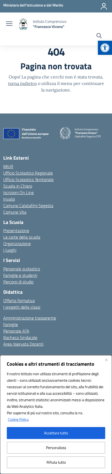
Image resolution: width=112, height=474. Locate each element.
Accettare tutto (56, 433)
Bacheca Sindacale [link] (20, 337)
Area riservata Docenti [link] (23, 344)
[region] (56, 414)
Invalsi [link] (9, 199)
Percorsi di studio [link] (18, 282)
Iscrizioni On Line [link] (18, 192)
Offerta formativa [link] (19, 300)
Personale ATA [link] (16, 331)
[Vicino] (106, 359)
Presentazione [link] (16, 230)
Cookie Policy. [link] (18, 419)
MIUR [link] (8, 166)
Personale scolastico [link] (21, 269)
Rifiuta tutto (56, 462)
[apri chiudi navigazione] (9, 24)
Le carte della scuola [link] (21, 237)
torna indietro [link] (22, 83)
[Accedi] (104, 6)
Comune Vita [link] (14, 212)
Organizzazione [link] (17, 243)
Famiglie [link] (10, 324)
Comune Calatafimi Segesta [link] (28, 205)
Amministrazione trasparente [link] (29, 318)
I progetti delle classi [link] (21, 307)
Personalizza (56, 447)
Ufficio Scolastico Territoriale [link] (28, 179)
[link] (105, 48)
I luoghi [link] (9, 250)
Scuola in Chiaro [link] (17, 186)
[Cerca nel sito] (99, 36)
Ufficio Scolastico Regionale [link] (28, 173)
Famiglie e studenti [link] (20, 275)
